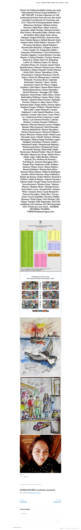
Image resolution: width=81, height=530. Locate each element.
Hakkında (61, 2)
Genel (41, 484)
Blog (57, 2)
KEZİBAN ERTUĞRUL (25, 484)
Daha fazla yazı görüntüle (34, 492)
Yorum (58, 521)
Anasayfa (38, 2)
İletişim (66, 2)
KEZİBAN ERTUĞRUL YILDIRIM (48, 2)
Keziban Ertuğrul (16, 527)
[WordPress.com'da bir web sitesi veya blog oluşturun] (20, 527)
